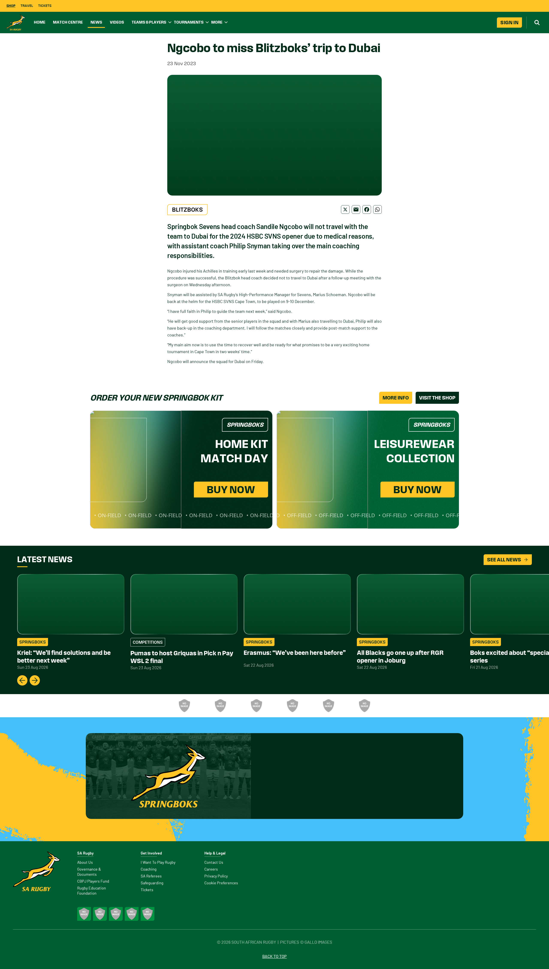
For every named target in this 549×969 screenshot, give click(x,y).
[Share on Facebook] (366, 209)
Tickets (44, 6)
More (216, 22)
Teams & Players (149, 22)
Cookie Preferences (221, 883)
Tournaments (189, 22)
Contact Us (213, 863)
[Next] (35, 680)
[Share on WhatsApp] (377, 209)
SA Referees (151, 876)
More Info (396, 398)
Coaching (149, 869)
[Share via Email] (356, 209)
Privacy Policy (216, 876)
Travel (27, 6)
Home (39, 22)
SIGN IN (509, 22)
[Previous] (22, 680)
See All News (504, 559)
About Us (85, 863)
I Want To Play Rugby (158, 863)
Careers (211, 869)
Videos (117, 22)
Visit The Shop (437, 398)
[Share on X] (345, 209)
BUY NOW (231, 489)
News (96, 22)
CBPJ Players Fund (93, 881)
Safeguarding (152, 883)
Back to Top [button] (274, 956)
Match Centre (68, 22)
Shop (10, 6)
